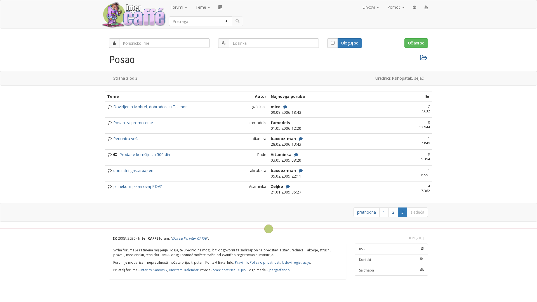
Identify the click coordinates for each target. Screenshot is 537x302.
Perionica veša (126, 138)
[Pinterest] (414, 7)
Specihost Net (224, 270)
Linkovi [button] (369, 7)
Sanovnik (160, 270)
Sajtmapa (366, 270)
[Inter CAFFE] (133, 15)
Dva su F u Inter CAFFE (189, 238)
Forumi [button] (177, 7)
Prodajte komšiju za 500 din (144, 154)
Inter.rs (146, 270)
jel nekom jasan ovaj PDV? (137, 186)
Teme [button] (201, 7)
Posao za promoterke (133, 122)
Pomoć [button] (394, 7)
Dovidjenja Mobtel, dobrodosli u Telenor (150, 106)
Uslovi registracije (296, 262)
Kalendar (191, 270)
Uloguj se (349, 43)
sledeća (417, 212)
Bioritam (176, 270)
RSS (361, 249)
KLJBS (241, 270)
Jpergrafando (279, 270)
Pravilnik (241, 262)
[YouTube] (426, 7)
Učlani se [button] (416, 43)
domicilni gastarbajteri (133, 170)
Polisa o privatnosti (265, 262)
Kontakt (365, 259)
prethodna (366, 212)
